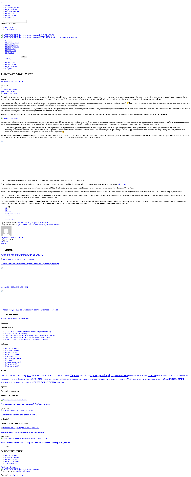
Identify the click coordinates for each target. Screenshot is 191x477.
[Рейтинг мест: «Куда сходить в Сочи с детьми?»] (20, 428)
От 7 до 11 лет (10, 15)
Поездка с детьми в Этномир (14, 287)
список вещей (40, 381)
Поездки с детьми (12, 8)
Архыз (28, 375)
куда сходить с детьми (85, 379)
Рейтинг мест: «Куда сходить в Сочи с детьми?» (24, 432)
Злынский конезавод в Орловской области (32, 223)
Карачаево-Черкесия (63, 375)
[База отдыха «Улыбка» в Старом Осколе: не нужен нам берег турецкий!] (24, 438)
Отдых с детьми (11, 9)
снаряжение (27, 382)
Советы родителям (13, 362)
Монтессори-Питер (141, 375)
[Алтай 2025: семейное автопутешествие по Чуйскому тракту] (17, 259)
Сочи (19, 379)
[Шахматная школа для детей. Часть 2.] (17, 410)
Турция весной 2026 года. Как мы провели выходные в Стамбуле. (30, 335)
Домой (3, 59)
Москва (8, 211)
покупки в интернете (13, 213)
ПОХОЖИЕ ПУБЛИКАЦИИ (12, 255)
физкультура (10, 219)
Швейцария (48, 379)
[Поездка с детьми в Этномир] (12, 282)
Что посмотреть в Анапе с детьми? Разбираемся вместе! (27, 404)
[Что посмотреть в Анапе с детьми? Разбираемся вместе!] (14, 400)
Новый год (174, 375)
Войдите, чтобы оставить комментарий (16, 318)
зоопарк (68, 379)
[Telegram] (1, 2)
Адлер (17, 375)
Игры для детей (12, 366)
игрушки (75, 379)
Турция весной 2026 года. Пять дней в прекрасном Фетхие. (27, 337)
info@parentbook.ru (22, 471)
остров (134, 379)
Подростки (9, 17)
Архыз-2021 (45, 375)
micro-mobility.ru (124, 184)
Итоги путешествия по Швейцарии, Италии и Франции (26, 339)
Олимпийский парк (183, 375)
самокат (8, 215)
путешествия (176, 378)
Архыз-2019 (36, 375)
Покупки (8, 69)
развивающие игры (8, 382)
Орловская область (9, 379)
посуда (158, 379)
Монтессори (131, 375)
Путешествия (11, 364)
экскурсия (60, 382)
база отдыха (57, 379)
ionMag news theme (17, 475)
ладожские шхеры (106, 379)
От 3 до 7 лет (10, 13)
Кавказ (53, 375)
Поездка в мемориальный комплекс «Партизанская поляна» (37, 225)
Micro (7, 209)
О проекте (9, 27)
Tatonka (12, 375)
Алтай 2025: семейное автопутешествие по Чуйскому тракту (30, 264)
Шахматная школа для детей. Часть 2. (19, 415)
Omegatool (5, 375)
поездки (151, 379)
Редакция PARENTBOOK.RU (12, 81)
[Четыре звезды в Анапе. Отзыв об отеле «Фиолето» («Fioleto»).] (12, 305)
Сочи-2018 (25, 379)
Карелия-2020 (85, 375)
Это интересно (10, 29)
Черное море (37, 378)
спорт (7, 217)
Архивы (4, 391)
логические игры (120, 379)
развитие (18, 382)
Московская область (163, 375)
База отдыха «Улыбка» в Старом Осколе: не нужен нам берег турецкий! (36, 442)
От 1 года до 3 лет (12, 11)
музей (129, 378)
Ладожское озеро (119, 375)
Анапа (22, 375)
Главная (8, 6)
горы (63, 379)
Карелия (74, 375)
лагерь (95, 379)
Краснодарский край (100, 375)
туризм (52, 381)
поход (165, 378)
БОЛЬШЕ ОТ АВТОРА (33, 255)
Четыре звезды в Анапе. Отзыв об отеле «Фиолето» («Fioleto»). (31, 310)
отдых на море (142, 379)
